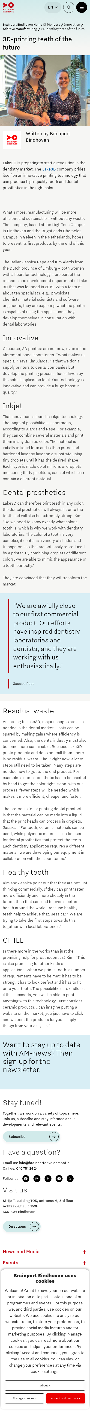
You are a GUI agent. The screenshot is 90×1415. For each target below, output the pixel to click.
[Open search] (68, 7)
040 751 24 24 (27, 1168)
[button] (84, 1252)
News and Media (21, 1252)
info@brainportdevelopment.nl (44, 1163)
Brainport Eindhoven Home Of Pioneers (31, 24)
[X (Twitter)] (70, 1178)
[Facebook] (26, 1178)
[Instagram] (37, 1178)
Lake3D (49, 169)
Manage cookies (23, 1398)
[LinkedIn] (48, 1178)
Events (10, 1263)
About (44, 1385)
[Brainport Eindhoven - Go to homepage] (8, 7)
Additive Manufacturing (20, 29)
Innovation (72, 24)
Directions (17, 1226)
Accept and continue (64, 1398)
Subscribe (17, 1137)
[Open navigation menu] (81, 7)
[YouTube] (59, 1178)
